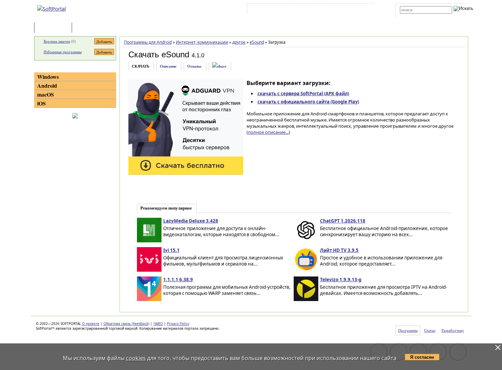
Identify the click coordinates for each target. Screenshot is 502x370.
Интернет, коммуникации (202, 42)
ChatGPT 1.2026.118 (342, 221)
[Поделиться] (219, 66)
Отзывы (194, 66)
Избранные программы (63, 52)
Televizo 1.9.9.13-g (340, 279)
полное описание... (268, 132)
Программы (54, 28)
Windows (48, 77)
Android (47, 85)
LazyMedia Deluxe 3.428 (190, 221)
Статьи (88, 28)
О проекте (90, 323)
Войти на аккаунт (269, 10)
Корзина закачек (57, 41)
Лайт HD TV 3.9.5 (339, 250)
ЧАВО (158, 323)
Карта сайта (343, 10)
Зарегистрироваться (307, 10)
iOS (41, 103)
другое (239, 42)
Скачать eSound (158, 54)
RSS (364, 10)
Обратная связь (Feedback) (126, 323)
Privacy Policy (178, 323)
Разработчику (453, 330)
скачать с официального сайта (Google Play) (308, 102)
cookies (136, 358)
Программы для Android (148, 42)
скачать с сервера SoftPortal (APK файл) (303, 93)
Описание (168, 66)
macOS (45, 94)
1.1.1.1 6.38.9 (178, 279)
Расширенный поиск (418, 16)
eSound (257, 42)
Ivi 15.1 (171, 250)
